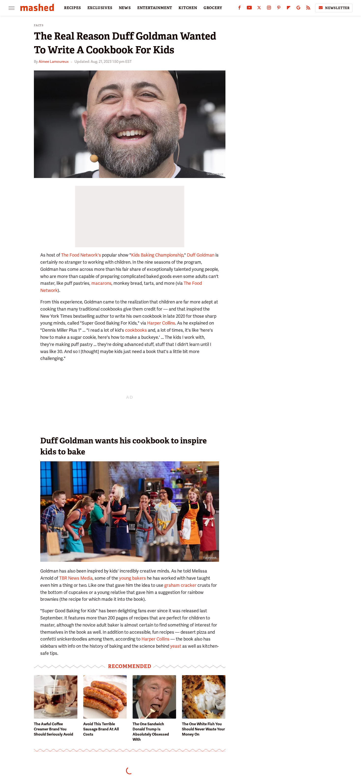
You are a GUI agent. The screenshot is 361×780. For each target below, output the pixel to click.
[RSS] (308, 8)
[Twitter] (259, 8)
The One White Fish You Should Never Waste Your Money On (203, 729)
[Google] (298, 8)
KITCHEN (188, 7)
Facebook (210, 557)
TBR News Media (76, 578)
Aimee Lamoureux (54, 61)
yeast (175, 646)
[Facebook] (239, 8)
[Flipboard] (289, 8)
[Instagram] (269, 8)
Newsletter (337, 8)
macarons (101, 283)
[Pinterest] (279, 8)
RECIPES (72, 7)
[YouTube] (249, 8)
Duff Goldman (200, 255)
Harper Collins (161, 323)
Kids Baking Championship (157, 255)
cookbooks (136, 330)
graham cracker (180, 585)
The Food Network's (81, 255)
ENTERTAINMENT (154, 7)
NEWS (125, 7)
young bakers (132, 578)
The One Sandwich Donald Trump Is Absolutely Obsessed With (151, 732)
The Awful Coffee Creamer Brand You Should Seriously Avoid (53, 729)
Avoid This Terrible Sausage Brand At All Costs (101, 729)
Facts (39, 25)
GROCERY (213, 7)
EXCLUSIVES (99, 7)
